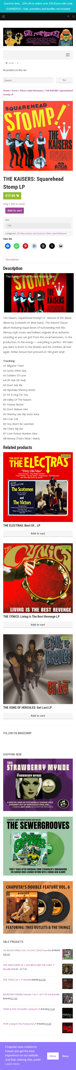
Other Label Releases (31, 90)
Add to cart (14, 210)
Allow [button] (52, 1056)
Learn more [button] (12, 1063)
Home (6, 90)
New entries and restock (33, 233)
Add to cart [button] (38, 533)
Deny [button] (65, 1056)
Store (15, 90)
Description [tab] (12, 259)
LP (18, 233)
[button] (69, 105)
